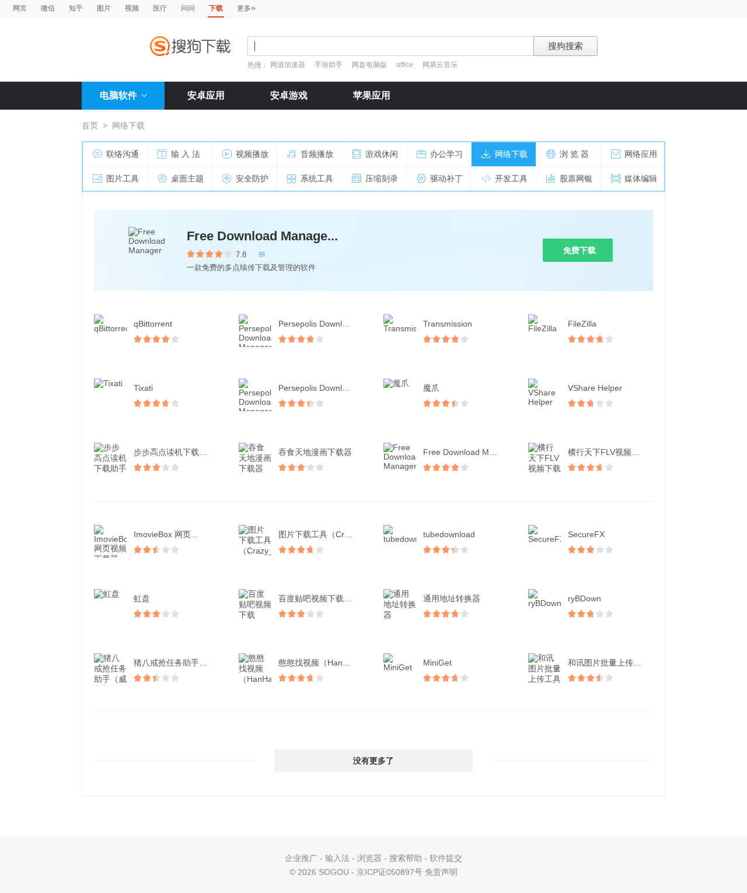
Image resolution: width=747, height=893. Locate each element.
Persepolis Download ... (321, 323)
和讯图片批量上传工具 (609, 662)
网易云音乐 (440, 65)
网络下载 (511, 154)
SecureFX (586, 534)
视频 (132, 8)
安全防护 (252, 178)
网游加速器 (287, 65)
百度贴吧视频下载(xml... (322, 598)
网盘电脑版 (369, 65)
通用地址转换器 (451, 598)
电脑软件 (118, 95)
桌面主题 (187, 178)
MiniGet (437, 662)
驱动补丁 (446, 178)
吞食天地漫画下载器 (315, 452)
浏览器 (369, 858)
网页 (20, 8)
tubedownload (449, 534)
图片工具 (122, 178)
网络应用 (640, 154)
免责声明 (441, 872)
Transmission (447, 323)
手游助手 (329, 65)
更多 (246, 7)
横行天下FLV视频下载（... (611, 452)
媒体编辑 (640, 178)
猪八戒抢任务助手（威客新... (177, 662)
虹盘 (142, 598)
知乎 (76, 8)
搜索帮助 (405, 858)
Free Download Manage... (262, 236)
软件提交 (446, 858)
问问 (188, 8)
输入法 (337, 858)
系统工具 (317, 178)
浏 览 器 (574, 154)
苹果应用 (371, 95)
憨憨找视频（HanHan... (321, 662)
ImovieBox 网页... (166, 534)
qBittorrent (153, 323)
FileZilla (582, 323)
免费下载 (579, 250)
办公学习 (446, 154)
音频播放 (317, 154)
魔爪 (431, 388)
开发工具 (511, 178)
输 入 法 (185, 154)
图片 (104, 8)
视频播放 (252, 154)
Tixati (143, 388)
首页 (90, 125)
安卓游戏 (289, 95)
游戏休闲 (381, 154)
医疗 (160, 8)
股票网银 (576, 178)
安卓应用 (206, 95)
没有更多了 (373, 760)
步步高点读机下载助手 (174, 452)
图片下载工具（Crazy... (321, 534)
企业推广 (301, 858)
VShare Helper (595, 388)
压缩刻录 (381, 178)
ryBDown (584, 598)
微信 (48, 8)
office (405, 65)
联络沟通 (122, 154)
